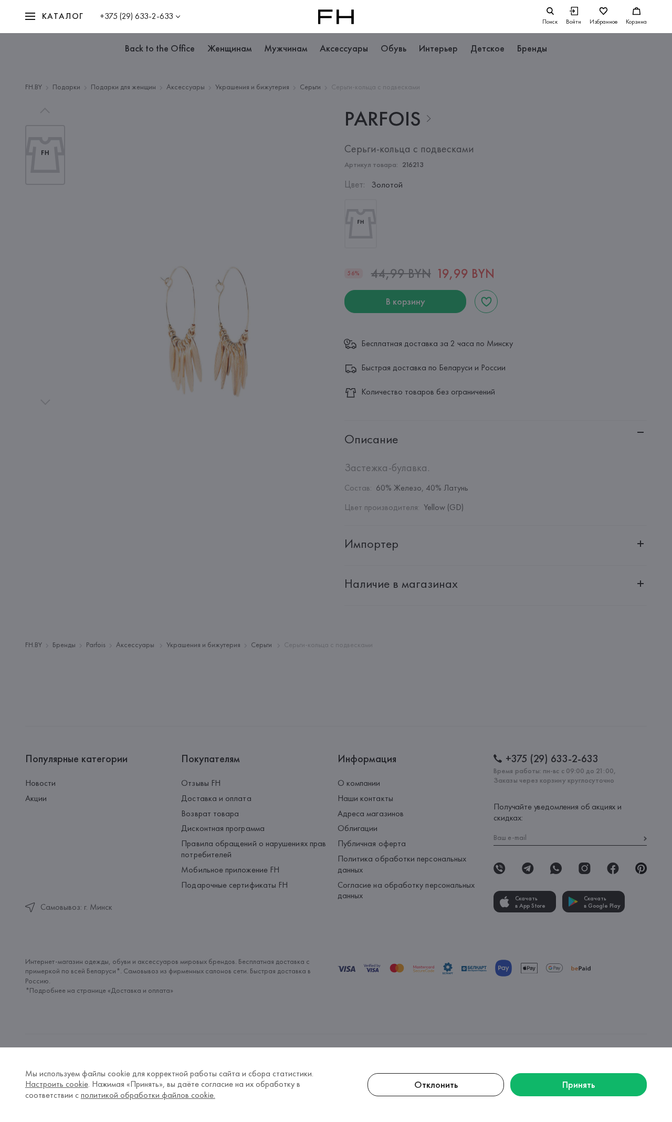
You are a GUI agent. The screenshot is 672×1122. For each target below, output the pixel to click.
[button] (54, 16)
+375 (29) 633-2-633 (136, 16)
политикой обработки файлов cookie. (148, 1094)
